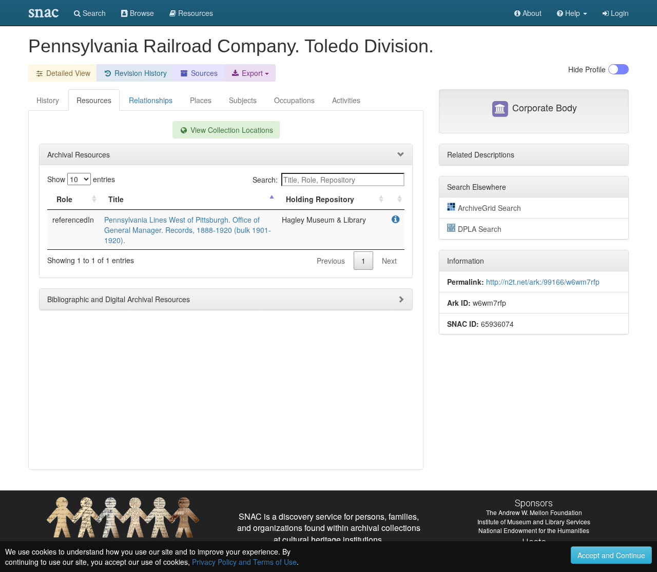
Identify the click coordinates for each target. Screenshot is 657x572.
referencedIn (73, 219)
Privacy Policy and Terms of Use (244, 562)
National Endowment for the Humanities (533, 530)
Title (116, 199)
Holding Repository (320, 199)
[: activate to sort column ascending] (395, 199)
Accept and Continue (611, 555)
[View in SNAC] (395, 219)
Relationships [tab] (150, 100)
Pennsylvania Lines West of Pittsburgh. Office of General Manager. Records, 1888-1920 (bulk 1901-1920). (187, 229)
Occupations (294, 100)
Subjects (243, 100)
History (47, 100)
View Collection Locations (230, 130)
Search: (265, 179)
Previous (331, 260)
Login (619, 13)
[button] (572, 13)
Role (64, 199)
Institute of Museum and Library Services (533, 521)
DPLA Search (479, 229)
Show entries (81, 179)
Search (93, 13)
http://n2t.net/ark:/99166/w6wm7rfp (543, 282)
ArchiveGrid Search (489, 208)
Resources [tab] (93, 100)
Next (389, 260)
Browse (141, 13)
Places (200, 100)
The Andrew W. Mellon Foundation (534, 512)
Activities (346, 100)
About (531, 13)
